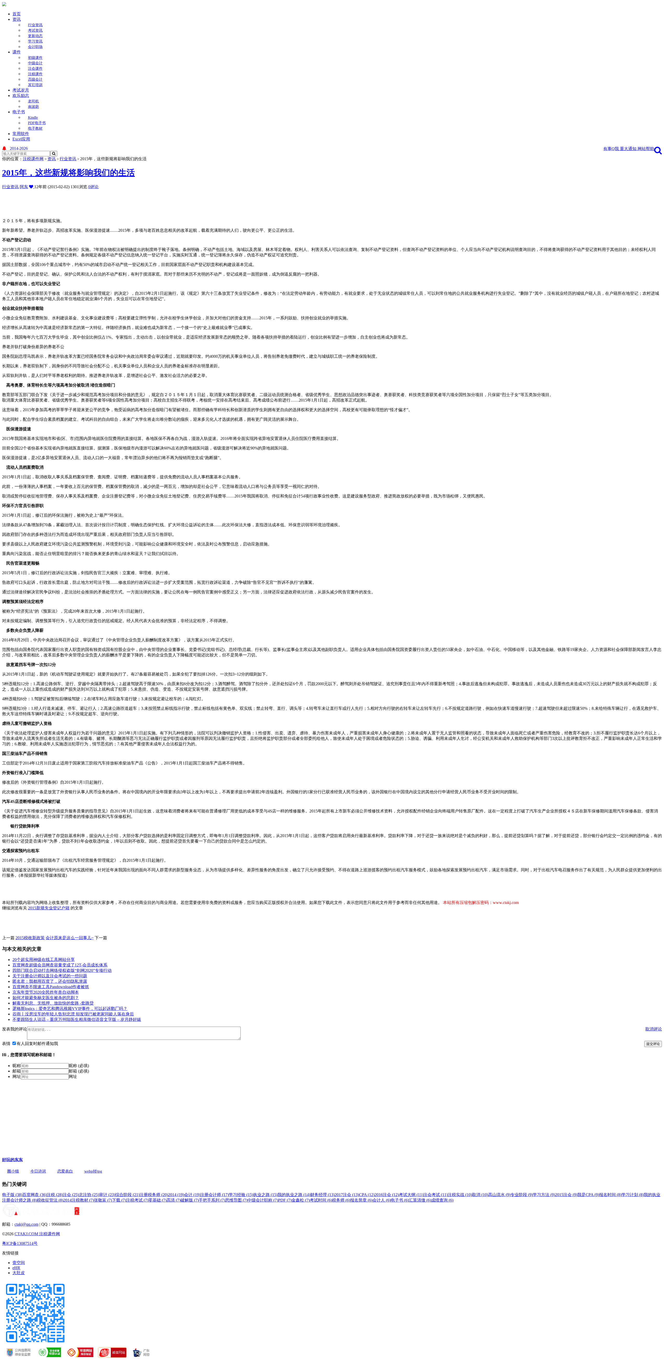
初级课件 (35, 58)
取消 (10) (480, 1194)
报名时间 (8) (610, 1194)
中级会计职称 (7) (262, 1200)
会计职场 (35, 47)
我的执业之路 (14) (294, 1194)
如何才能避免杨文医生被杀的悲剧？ (45, 997)
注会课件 (35, 69)
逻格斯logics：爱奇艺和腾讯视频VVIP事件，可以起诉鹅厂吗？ (69, 1008)
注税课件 (35, 74)
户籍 (65, 908)
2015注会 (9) (566, 1194)
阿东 (24, 187)
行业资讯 (35, 25)
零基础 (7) (157, 1200)
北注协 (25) (89, 1194)
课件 (16, 52)
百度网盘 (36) (34, 1194)
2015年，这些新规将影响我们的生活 (68, 172)
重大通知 (629, 148)
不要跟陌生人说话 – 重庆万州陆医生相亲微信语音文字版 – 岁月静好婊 (76, 1019)
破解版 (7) (190, 1200)
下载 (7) (119, 1200)
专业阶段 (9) (521, 1194)
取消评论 (653, 1029)
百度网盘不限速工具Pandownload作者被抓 (50, 987)
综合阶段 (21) (127, 1194)
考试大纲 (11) (411, 1194)
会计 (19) (192, 1194)
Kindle (33, 118)
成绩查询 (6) (442, 1200)
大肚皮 (18, 1273)
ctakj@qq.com (26, 1224)
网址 (16, 1076)
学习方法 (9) (544, 1194)
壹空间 (18, 1262)
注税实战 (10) (460, 1194)
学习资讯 (35, 41)
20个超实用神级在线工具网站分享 (43, 959)
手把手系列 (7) (212, 1200)
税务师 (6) (341, 1200)
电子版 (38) (12, 1194)
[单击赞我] (31, 187)
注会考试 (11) (435, 1194)
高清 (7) (174, 1200)
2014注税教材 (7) (78, 1200)
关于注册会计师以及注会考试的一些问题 (49, 976)
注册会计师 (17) (214, 1194)
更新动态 (35, 36)
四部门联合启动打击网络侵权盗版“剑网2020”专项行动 (62, 970)
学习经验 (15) (241, 1194)
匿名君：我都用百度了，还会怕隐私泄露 (49, 981)
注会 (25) (71, 1194)
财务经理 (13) (322, 1194)
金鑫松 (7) (301, 1200)
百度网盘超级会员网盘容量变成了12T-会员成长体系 (59, 965)
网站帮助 (646, 148)
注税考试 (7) (137, 1200)
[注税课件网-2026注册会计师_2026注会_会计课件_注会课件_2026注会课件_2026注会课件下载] (4, 5)
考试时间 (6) (321, 1200)
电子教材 (35, 128)
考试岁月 (20, 90)
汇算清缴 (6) (420, 1200)
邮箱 (16, 1071)
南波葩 (33, 107)
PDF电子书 (37, 123)
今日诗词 (38, 1171)
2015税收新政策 (30, 938)
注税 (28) (55, 1194)
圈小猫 (13, 1171)
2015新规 (36, 908)
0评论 (93, 187)
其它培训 (35, 85)
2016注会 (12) (387, 1194)
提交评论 (653, 1044)
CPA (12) (367, 1194)
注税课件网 (33, 159)
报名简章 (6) (361, 1200)
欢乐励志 (20, 95)
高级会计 (35, 79)
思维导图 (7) (236, 1200)
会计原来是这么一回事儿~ (70, 938)
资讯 (16, 19)
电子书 (18, 112)
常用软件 (20, 133)
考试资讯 (35, 30)
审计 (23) (107, 1194)
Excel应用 (21, 139)
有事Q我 (611, 148)
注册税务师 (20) (154, 1194)
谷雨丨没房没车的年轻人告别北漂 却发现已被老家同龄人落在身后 (73, 1014)
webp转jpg (93, 1171)
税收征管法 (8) (50, 1200)
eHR (16, 1268)
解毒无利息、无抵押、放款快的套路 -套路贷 (53, 1003)
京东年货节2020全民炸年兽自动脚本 (45, 992)
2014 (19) (176, 1194)
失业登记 (53, 908)
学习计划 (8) (632, 1194)
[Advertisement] (128, 201)
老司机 (33, 101)
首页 (16, 14)
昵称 (16, 1065)
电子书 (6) (400, 1200)
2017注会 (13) (347, 1194)
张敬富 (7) (103, 1200)
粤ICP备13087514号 (20, 1243)
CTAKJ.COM (27, 1234)
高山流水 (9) (499, 1194)
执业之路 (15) (265, 1194)
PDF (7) (285, 1200)
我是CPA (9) (588, 1194)
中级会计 (35, 63)
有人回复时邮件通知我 (37, 1043)
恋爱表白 (65, 1171)
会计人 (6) (381, 1200)
